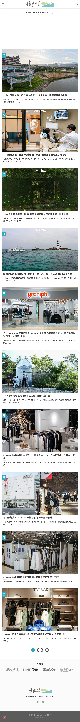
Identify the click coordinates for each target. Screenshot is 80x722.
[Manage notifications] (4, 717)
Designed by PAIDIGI (40, 717)
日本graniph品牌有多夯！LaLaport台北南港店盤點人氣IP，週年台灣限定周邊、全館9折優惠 (39, 334)
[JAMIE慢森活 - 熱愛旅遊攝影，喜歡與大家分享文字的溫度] (40, 4)
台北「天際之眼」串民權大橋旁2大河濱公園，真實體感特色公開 (35, 95)
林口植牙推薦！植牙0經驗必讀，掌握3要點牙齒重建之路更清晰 (34, 154)
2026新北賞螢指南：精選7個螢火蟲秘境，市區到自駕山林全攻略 (35, 214)
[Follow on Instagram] (42, 702)
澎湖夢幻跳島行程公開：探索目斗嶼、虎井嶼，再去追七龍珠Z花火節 (37, 274)
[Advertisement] (40, 33)
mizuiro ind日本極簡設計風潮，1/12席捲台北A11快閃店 (31, 577)
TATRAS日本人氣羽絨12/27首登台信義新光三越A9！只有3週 (34, 634)
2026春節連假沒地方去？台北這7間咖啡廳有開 (26, 395)
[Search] (77, 4)
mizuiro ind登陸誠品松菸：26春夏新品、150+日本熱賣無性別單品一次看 (39, 456)
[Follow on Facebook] (37, 702)
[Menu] (3, 4)
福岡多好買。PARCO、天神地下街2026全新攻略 (27, 517)
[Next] (47, 650)
